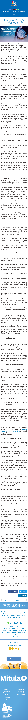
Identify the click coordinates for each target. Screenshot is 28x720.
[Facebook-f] (12, 9)
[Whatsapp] (18, 9)
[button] (14, 14)
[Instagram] (14, 9)
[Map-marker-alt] (10, 9)
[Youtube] (16, 9)
